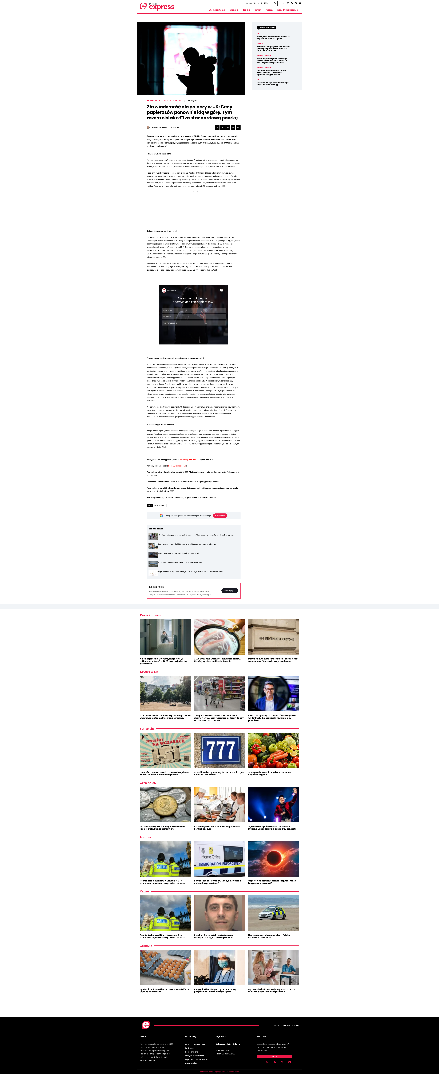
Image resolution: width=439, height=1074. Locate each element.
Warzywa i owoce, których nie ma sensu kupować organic (269, 773)
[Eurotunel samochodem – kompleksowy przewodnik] (153, 564)
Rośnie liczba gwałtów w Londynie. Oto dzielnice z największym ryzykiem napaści (162, 882)
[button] (274, 3)
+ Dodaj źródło (220, 515)
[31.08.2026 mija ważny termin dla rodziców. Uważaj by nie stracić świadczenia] (219, 637)
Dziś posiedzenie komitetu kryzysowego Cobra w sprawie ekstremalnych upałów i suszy (165, 716)
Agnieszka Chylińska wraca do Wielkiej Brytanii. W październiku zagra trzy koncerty (272, 827)
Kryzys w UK (154, 101)
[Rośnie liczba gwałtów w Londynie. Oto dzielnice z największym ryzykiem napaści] (165, 859)
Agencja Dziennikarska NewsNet (227, 1072)
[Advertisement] (194, 209)
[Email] (233, 127)
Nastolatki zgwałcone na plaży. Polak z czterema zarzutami (269, 936)
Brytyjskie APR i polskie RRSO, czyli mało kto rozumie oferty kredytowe (187, 544)
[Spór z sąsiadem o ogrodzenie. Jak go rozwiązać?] (153, 555)
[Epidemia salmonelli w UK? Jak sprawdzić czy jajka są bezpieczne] (165, 967)
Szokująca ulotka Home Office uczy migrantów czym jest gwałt (273, 37)
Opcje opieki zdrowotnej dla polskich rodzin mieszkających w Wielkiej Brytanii (271, 990)
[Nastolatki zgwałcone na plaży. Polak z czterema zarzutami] (273, 913)
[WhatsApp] (227, 127)
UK (258, 34)
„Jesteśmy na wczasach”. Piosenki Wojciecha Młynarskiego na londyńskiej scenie (164, 773)
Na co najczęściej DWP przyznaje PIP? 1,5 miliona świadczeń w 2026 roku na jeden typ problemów (272, 60)
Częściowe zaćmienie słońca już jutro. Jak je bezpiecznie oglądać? (272, 882)
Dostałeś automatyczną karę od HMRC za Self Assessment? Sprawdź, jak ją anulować (271, 72)
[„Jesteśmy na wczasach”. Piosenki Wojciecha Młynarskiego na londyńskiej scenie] (165, 750)
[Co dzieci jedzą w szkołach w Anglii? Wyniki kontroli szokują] (219, 804)
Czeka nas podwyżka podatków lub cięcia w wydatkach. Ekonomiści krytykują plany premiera (272, 718)
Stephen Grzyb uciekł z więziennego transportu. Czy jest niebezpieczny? (213, 936)
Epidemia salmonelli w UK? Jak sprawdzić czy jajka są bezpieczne (164, 990)
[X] (296, 3)
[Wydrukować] (238, 127)
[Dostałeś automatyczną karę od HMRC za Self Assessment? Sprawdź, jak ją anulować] (273, 637)
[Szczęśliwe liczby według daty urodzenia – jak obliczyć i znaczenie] (219, 750)
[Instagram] (288, 3)
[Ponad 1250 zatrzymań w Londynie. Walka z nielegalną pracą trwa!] (219, 859)
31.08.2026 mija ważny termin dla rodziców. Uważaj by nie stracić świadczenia (217, 660)
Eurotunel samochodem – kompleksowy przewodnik (180, 562)
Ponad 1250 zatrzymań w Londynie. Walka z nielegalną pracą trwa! (217, 882)
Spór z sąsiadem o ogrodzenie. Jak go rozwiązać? (179, 553)
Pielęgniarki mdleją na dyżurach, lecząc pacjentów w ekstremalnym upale (215, 990)
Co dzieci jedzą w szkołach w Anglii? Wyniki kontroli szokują (273, 83)
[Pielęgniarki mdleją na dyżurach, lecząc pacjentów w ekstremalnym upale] (219, 967)
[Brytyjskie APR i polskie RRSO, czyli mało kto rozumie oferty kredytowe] (153, 546)
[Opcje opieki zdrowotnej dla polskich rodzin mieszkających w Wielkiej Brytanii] (273, 967)
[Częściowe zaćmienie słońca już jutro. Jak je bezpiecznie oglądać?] (273, 859)
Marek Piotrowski (159, 128)
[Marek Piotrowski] (149, 127)
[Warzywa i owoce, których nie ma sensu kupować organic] (273, 750)
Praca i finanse (173, 101)
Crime (260, 43)
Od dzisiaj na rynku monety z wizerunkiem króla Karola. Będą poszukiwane (162, 827)
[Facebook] (284, 3)
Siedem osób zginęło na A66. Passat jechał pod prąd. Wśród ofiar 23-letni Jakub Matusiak (273, 48)
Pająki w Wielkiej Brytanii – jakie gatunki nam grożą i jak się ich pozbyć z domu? (190, 571)
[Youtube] (300, 3)
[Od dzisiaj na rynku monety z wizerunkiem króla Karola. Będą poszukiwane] (165, 804)
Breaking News (159, 505)
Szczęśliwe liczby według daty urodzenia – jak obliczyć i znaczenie (219, 773)
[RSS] (292, 3)
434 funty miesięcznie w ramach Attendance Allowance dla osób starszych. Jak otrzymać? (196, 535)
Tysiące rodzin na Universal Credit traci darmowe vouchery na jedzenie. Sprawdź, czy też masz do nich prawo (219, 718)
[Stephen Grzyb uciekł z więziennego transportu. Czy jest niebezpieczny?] (219, 913)
